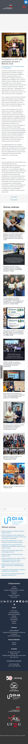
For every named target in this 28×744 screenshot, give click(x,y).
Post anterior (14, 197)
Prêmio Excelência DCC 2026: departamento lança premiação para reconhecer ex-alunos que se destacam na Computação (14, 537)
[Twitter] (10, 601)
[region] (14, 518)
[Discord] (20, 601)
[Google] (23, 601)
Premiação (17, 66)
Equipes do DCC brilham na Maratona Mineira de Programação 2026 (12, 457)
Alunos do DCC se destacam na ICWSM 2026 (13, 486)
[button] (26, 2)
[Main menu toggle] (24, 7)
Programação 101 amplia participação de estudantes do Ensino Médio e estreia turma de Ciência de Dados (13, 546)
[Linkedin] (4, 601)
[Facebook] (13, 601)
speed (22, 66)
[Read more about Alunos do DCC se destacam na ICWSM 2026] (14, 473)
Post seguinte (14, 199)
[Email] (26, 601)
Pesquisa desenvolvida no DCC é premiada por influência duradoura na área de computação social (13, 427)
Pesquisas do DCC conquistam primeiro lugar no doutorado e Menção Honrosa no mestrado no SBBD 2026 (13, 333)
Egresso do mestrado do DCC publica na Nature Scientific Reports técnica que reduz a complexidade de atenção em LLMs (13, 236)
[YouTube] (17, 601)
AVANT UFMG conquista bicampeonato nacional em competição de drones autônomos (12, 364)
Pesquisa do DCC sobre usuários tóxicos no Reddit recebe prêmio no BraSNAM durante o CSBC (12, 269)
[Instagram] (7, 601)
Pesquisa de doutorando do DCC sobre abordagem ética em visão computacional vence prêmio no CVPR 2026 (14, 396)
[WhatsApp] (1, 601)
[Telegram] (14, 604)
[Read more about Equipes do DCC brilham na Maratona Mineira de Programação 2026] (14, 443)
